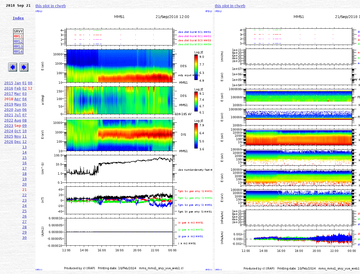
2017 (8, 94)
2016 (8, 88)
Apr (17, 99)
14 (24, 152)
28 (24, 227)
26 (24, 216)
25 (24, 211)
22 (24, 195)
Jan (17, 83)
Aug (17, 120)
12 (24, 142)
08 (24, 120)
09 (24, 126)
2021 (8, 115)
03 (24, 94)
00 (30, 83)
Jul (17, 115)
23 (24, 200)
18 (24, 174)
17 (24, 168)
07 (24, 115)
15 (24, 158)
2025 (8, 136)
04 (24, 99)
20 (24, 184)
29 (24, 232)
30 (24, 238)
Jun (17, 110)
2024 (8, 131)
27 (24, 222)
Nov (17, 136)
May (17, 104)
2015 (8, 83)
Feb (17, 88)
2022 (8, 120)
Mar (17, 94)
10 (24, 131)
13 (24, 147)
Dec (17, 142)
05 (24, 104)
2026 (8, 142)
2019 (8, 104)
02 (24, 88)
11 (24, 136)
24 (24, 206)
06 (24, 110)
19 (24, 179)
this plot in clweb (50, 5)
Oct (17, 131)
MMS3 (18, 46)
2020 (8, 110)
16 (24, 163)
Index (18, 18)
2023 (8, 126)
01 (24, 83)
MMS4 (18, 51)
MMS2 (18, 41)
